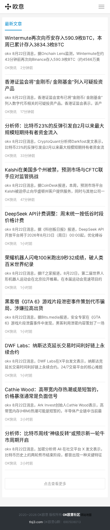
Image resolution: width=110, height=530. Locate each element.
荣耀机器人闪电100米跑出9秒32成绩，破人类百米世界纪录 (54, 261)
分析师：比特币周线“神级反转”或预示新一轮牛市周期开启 (55, 437)
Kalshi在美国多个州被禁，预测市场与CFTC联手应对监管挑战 (54, 173)
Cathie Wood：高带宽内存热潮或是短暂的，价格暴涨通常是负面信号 (53, 393)
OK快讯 (11, 68)
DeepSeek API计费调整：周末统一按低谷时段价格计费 (54, 217)
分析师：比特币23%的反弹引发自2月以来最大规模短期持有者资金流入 (54, 129)
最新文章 (13, 23)
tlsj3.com (36, 522)
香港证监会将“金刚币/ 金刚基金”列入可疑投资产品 (54, 85)
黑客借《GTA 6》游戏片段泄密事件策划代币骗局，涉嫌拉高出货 (55, 305)
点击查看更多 (55, 483)
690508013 (72, 522)
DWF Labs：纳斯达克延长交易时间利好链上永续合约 (55, 349)
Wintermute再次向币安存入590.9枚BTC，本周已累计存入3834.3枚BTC (53, 41)
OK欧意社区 (71, 515)
